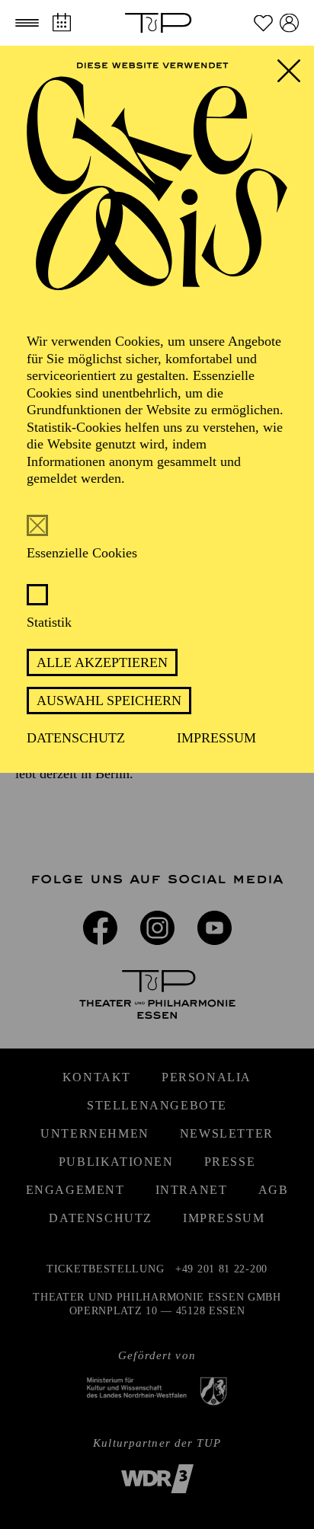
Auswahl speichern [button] (109, 700)
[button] (27, 22)
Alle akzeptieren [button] (102, 662)
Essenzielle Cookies (82, 552)
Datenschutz (76, 737)
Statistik (49, 622)
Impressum (216, 737)
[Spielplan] (61, 22)
